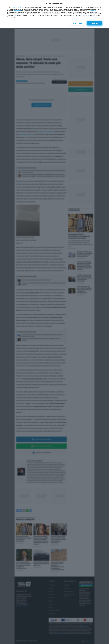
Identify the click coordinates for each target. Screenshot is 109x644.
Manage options (77, 23)
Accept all (95, 23)
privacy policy (85, 15)
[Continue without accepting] (101, 2)
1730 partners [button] (17, 7)
